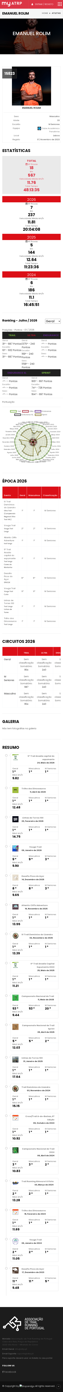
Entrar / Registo (44, 4)
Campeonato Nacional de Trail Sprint (38, 1027)
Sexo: (5, 353)
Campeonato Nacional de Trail (38, 996)
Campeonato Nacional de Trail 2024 (38, 1150)
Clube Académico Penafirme (50, 130)
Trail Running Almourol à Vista (38, 1181)
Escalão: (6, 347)
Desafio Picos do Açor (33, 876)
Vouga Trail (35, 847)
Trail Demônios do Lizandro (36, 1087)
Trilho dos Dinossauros (34, 788)
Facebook (10, 1372)
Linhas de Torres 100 (32, 817)
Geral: (5, 340)
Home (45, 13)
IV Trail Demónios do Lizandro (37, 934)
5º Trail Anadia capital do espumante (41, 758)
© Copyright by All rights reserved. (28, 1386)
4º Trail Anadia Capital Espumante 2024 (42, 965)
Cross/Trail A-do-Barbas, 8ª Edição (39, 1118)
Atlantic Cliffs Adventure (35, 905)
